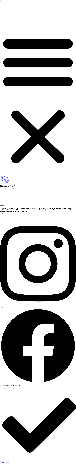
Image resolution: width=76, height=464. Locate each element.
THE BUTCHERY (5, 177)
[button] (38, 99)
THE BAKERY (5, 178)
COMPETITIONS (5, 182)
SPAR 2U (4, 183)
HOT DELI (4, 179)
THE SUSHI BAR (5, 180)
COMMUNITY (5, 181)
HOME (3, 176)
